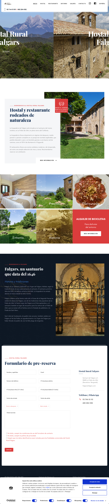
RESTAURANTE (53, 3)
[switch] (51, 500)
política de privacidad (28, 436)
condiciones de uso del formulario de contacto (37, 433)
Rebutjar (94, 493)
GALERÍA (73, 3)
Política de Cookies (79, 477)
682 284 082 (22, 9)
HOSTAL (42, 3)
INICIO (35, 3)
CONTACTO (82, 3)
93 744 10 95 (11, 9)
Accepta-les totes (95, 481)
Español (102, 3)
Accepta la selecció (94, 487)
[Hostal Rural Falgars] (8, 3)
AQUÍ (47, 487)
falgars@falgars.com (89, 386)
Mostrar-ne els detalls (97, 500)
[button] (8, 39)
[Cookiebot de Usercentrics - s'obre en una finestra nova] (11, 500)
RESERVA (53, 51)
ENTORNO (64, 3)
